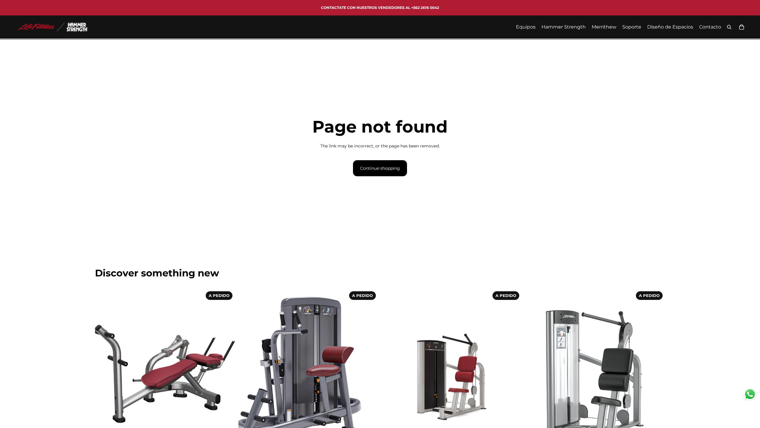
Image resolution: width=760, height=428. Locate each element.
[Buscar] (729, 27)
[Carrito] (741, 27)
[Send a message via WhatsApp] (750, 394)
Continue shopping (380, 168)
